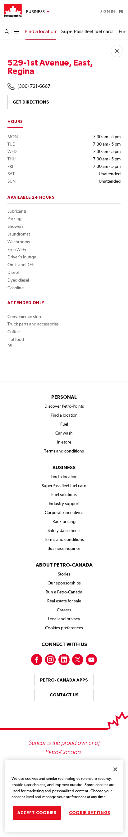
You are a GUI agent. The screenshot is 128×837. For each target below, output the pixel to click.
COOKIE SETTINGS (89, 812)
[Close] (115, 769)
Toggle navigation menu (38, 12)
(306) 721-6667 (33, 86)
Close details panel (117, 51)
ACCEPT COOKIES (36, 812)
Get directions (31, 102)
